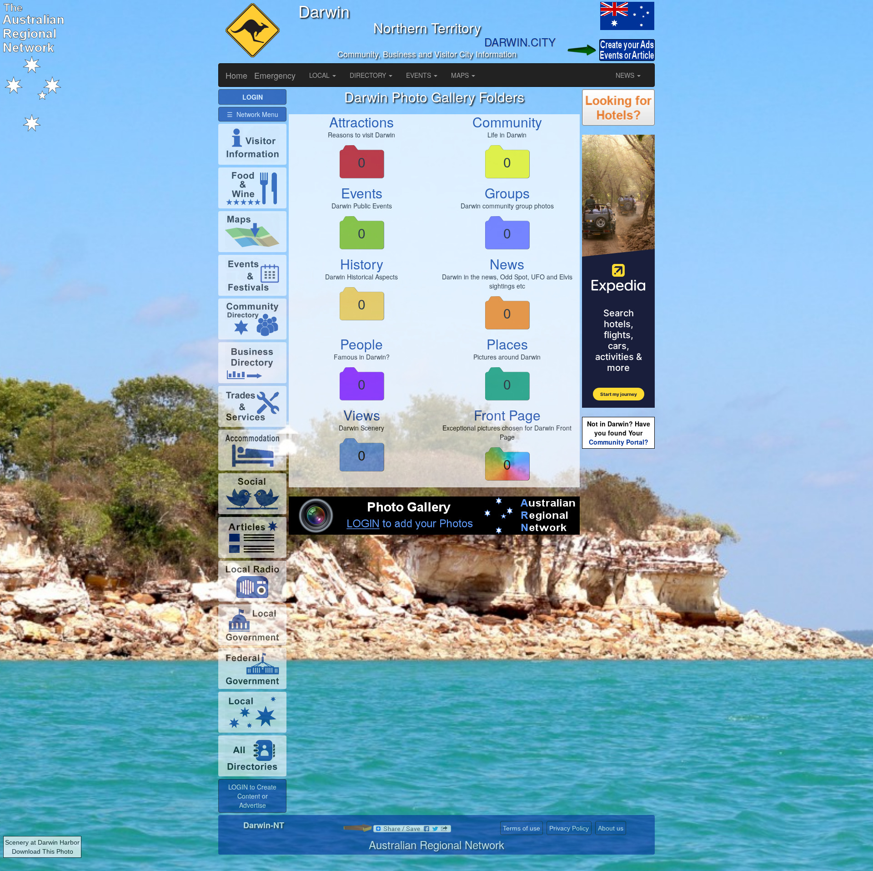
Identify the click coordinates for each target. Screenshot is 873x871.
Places (507, 344)
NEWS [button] (626, 75)
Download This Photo (42, 851)
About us (610, 828)
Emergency (275, 75)
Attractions (361, 122)
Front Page (507, 415)
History (361, 263)
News (507, 263)
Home (236, 75)
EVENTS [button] (419, 75)
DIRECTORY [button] (369, 75)
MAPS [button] (461, 75)
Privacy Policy (569, 828)
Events (361, 193)
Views (361, 415)
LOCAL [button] (320, 75)
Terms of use (521, 828)
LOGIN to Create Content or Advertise (252, 796)
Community (507, 122)
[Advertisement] (434, 616)
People (361, 344)
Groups (507, 193)
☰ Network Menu (252, 114)
